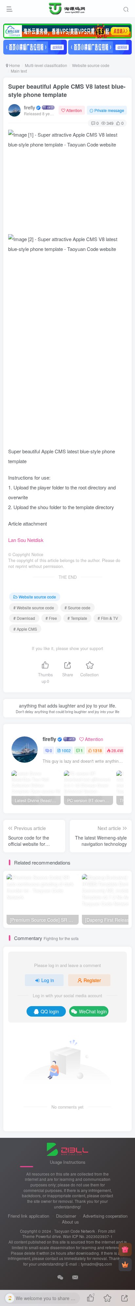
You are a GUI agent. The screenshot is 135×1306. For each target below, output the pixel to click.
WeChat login (93, 1011)
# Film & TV (108, 618)
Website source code (90, 65)
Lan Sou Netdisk (26, 539)
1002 (66, 750)
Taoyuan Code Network (74, 1231)
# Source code (77, 607)
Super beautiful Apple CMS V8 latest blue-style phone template (66, 90)
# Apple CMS (25, 629)
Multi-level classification (46, 65)
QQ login (50, 1011)
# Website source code (33, 607)
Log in (47, 980)
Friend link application (28, 1216)
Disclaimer (66, 1216)
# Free (51, 618)
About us (70, 1222)
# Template (77, 618)
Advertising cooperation (105, 1216)
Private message (109, 110)
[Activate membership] (125, 1264)
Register (92, 980)
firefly (29, 107)
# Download (24, 618)
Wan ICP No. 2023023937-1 (88, 1236)
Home (14, 65)
